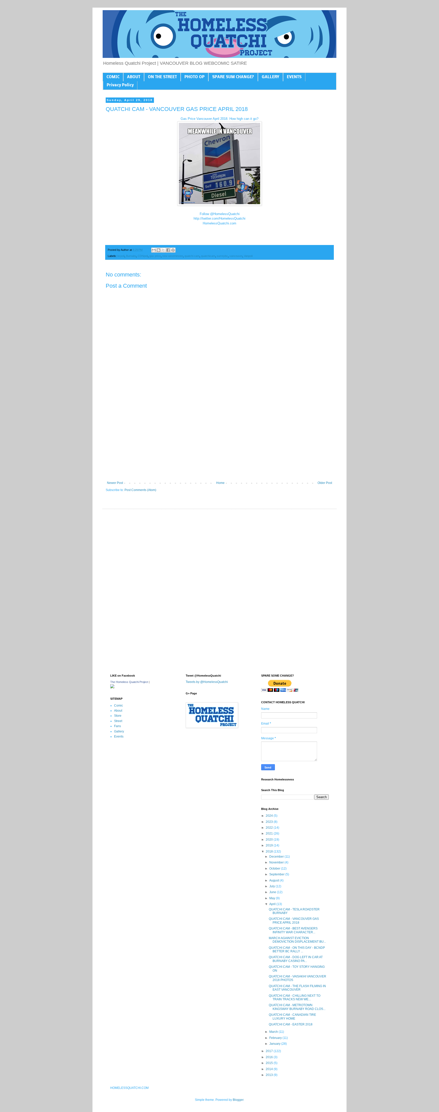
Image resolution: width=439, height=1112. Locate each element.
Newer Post (115, 483)
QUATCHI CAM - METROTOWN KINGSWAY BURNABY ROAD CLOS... (297, 1006)
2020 (270, 839)
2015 (270, 1063)
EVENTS (294, 77)
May (272, 898)
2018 (270, 851)
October (275, 868)
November (277, 862)
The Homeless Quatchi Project (129, 681)
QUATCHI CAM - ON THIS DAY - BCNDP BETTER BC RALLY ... (297, 949)
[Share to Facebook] (168, 250)
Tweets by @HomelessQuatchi (207, 682)
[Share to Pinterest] (173, 250)
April (272, 904)
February (276, 1038)
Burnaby (131, 255)
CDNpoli (143, 255)
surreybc (222, 255)
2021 (270, 833)
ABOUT (133, 77)
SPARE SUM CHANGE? (233, 77)
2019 (270, 845)
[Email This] (153, 250)
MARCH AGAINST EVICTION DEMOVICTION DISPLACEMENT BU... (297, 939)
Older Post (325, 483)
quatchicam (208, 255)
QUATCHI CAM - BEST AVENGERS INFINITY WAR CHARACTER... (293, 930)
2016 (270, 1057)
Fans (117, 726)
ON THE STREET (162, 77)
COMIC (112, 77)
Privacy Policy (120, 85)
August (274, 880)
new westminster (172, 255)
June (273, 892)
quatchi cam (191, 255)
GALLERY (270, 77)
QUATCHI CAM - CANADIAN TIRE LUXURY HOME (292, 1016)
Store (117, 715)
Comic (118, 705)
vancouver (235, 255)
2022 (270, 827)
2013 (270, 1075)
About (118, 710)
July (272, 886)
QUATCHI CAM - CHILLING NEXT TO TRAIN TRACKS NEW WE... (294, 997)
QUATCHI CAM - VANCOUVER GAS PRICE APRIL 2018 (294, 920)
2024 (270, 815)
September (277, 874)
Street (118, 721)
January (275, 1043)
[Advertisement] (219, 439)
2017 (270, 1051)
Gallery (119, 731)
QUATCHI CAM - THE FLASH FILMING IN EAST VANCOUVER (297, 987)
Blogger (238, 1100)
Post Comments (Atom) (140, 490)
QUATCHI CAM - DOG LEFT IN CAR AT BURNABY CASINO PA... (296, 958)
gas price (155, 255)
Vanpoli (248, 255)
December (277, 856)
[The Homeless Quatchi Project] (112, 687)
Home (220, 483)
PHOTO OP (194, 77)
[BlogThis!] (158, 250)
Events (118, 736)
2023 (270, 822)
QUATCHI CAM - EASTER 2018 (290, 1024)
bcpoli (120, 255)
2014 (270, 1069)
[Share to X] (163, 250)
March (274, 1032)
